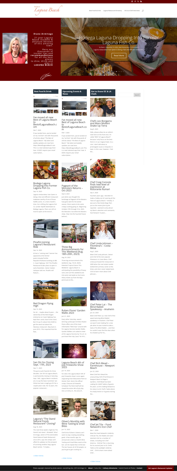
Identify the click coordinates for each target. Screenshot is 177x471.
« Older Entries (38, 456)
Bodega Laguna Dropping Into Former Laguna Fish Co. (119, 39)
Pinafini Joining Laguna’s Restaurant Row (44, 244)
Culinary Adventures (110, 468)
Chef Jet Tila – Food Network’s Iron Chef (101, 425)
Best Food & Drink (95, 10)
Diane (102, 47)
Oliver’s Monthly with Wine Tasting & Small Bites (73, 424)
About (90, 468)
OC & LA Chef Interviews (132, 10)
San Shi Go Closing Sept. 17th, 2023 (43, 363)
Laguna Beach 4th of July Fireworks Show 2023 (73, 365)
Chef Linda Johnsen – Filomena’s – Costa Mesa (101, 246)
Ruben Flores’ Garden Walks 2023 (73, 311)
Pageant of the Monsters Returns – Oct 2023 (72, 188)
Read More (119, 55)
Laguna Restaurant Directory (112, 10)
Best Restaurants (124, 47)
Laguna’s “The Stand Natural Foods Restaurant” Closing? (44, 421)
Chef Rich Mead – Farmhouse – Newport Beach (102, 366)
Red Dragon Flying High (43, 304)
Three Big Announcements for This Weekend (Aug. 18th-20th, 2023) (72, 250)
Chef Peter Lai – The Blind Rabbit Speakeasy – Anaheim (102, 307)
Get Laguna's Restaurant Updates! (160, 468)
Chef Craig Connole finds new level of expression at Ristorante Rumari (100, 185)
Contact (139, 468)
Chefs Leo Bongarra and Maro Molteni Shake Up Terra (101, 123)
